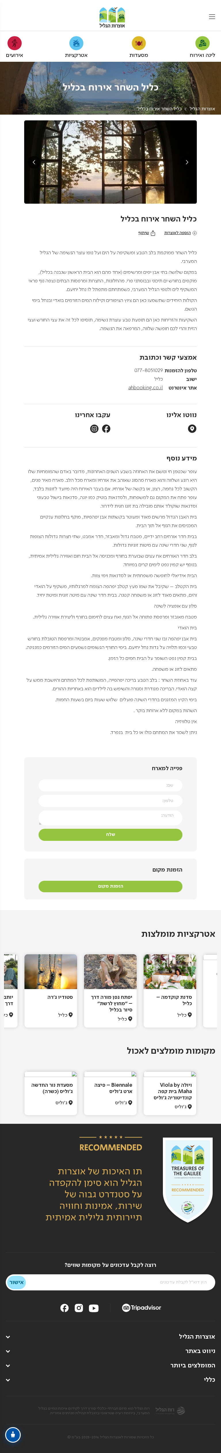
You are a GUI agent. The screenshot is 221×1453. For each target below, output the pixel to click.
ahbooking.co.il (145, 388)
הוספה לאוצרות (177, 233)
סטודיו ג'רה (60, 997)
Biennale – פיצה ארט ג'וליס (113, 1088)
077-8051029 (148, 370)
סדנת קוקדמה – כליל (174, 1000)
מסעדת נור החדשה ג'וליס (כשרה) (52, 1088)
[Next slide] (187, 162)
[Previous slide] (34, 162)
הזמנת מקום (110, 886)
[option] (170, 991)
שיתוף (143, 233)
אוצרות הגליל (202, 109)
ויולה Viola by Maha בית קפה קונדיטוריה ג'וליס (173, 1092)
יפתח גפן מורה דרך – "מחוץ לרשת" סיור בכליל (111, 1004)
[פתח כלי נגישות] (13, 1435)
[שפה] (9, 17)
